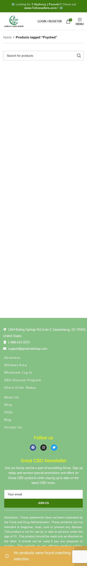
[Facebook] (33, 447)
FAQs (8, 412)
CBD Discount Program (22, 380)
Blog (7, 419)
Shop (8, 404)
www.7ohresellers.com (40, 8)
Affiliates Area (15, 365)
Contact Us (13, 427)
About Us (11, 397)
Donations (12, 357)
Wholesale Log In (18, 372)
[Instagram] (43, 447)
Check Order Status (20, 387)
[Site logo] (13, 21)
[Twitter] (54, 447)
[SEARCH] (79, 55)
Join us (43, 503)
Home (7, 37)
